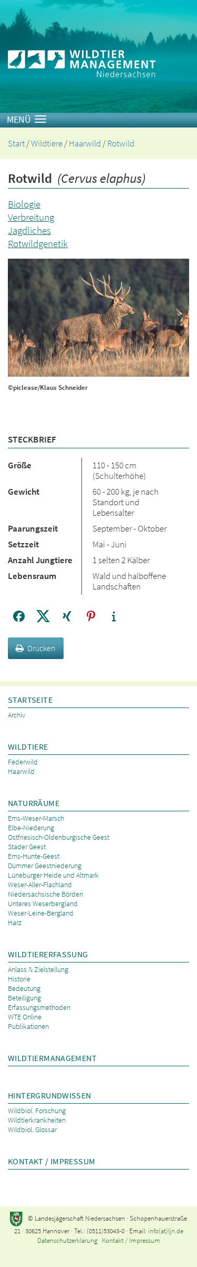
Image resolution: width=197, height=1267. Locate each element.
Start (16, 143)
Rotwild (120, 143)
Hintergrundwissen (49, 1095)
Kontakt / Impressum (51, 1161)
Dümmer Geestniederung (44, 865)
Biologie (24, 204)
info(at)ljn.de (165, 1230)
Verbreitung (31, 217)
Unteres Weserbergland (43, 903)
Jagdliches (29, 230)
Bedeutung (24, 988)
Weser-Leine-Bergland (41, 913)
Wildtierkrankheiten (37, 1120)
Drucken (41, 648)
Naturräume (33, 803)
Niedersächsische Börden (45, 894)
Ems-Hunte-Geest (33, 856)
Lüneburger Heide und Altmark (53, 875)
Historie (19, 979)
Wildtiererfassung (48, 954)
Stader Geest (27, 846)
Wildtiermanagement (52, 1058)
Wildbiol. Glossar (32, 1129)
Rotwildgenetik (38, 243)
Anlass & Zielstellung (38, 969)
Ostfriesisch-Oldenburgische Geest (58, 837)
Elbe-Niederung (31, 827)
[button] (18, 616)
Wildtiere (47, 143)
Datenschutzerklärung (67, 1240)
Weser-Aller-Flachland (40, 884)
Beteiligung (24, 998)
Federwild (23, 762)
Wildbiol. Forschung (37, 1110)
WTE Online (25, 1017)
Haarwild (85, 143)
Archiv (16, 715)
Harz (15, 922)
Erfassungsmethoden (39, 1007)
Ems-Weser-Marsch (36, 818)
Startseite (30, 699)
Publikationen (28, 1026)
